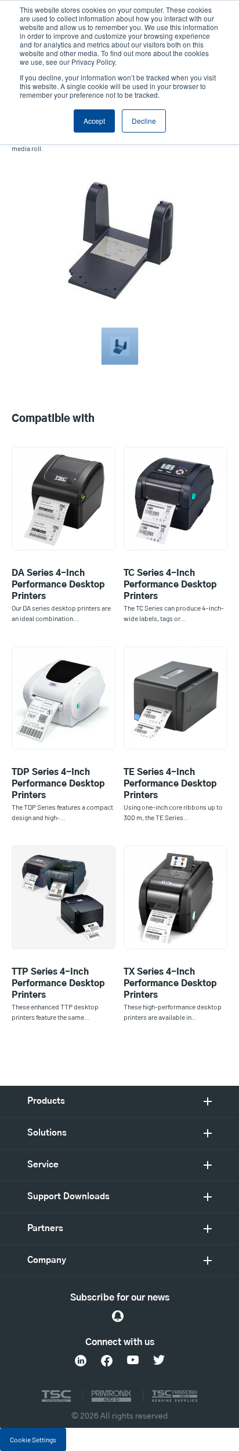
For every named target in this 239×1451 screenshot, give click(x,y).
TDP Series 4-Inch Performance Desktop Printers (58, 784)
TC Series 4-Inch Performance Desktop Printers (170, 585)
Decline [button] (144, 121)
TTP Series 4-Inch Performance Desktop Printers (58, 984)
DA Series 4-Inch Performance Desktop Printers (58, 585)
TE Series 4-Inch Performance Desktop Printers (170, 784)
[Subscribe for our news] (118, 1316)
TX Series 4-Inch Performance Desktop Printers (170, 984)
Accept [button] (94, 121)
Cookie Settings (33, 1439)
